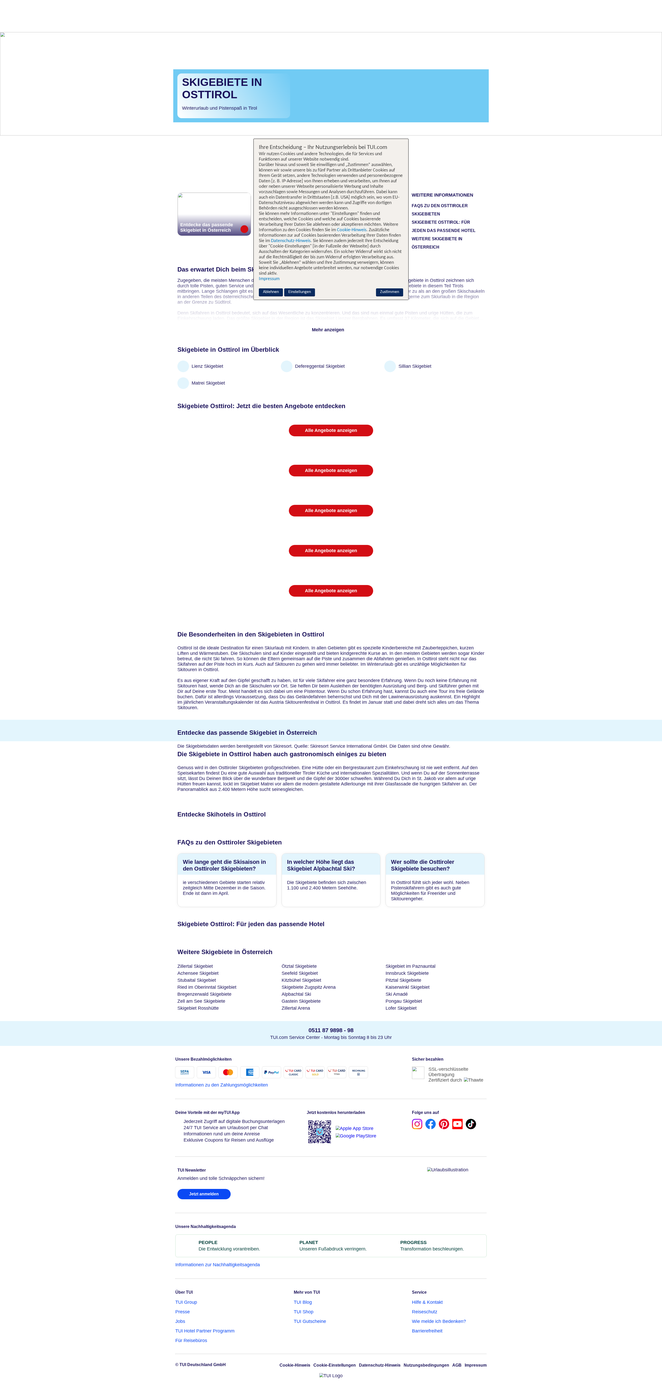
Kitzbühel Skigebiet (301, 980)
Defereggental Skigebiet (320, 366)
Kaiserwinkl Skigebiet (408, 987)
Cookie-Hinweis (351, 230)
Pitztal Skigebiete (403, 980)
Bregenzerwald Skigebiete (204, 994)
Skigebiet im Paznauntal (410, 966)
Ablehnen (271, 292)
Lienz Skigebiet (207, 366)
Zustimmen (389, 292)
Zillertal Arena (296, 1008)
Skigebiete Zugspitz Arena (309, 987)
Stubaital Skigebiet (196, 980)
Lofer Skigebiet (401, 1008)
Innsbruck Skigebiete (407, 973)
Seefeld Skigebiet (300, 973)
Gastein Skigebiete (301, 1001)
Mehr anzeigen (328, 329)
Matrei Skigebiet (208, 383)
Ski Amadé (397, 994)
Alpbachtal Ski (296, 994)
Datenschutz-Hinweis (291, 241)
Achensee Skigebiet (198, 973)
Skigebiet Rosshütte (198, 1008)
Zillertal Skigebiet (195, 966)
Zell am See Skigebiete (201, 1001)
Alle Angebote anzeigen (331, 430)
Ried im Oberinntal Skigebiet (206, 987)
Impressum (269, 279)
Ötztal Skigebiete (299, 966)
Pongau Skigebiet (404, 1001)
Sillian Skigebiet (414, 366)
